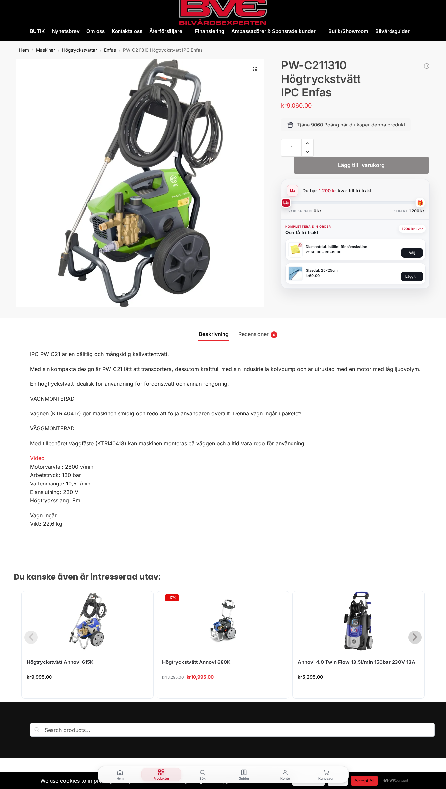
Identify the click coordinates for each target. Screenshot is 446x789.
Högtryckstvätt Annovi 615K (60, 662)
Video (37, 458)
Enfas (110, 50)
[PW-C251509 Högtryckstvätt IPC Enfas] (426, 66)
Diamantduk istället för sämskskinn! (337, 246)
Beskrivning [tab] (214, 334)
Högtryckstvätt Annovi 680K (196, 662)
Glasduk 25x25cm (322, 270)
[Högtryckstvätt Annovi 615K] (87, 621)
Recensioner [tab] (256, 334)
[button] (254, 68)
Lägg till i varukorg (361, 165)
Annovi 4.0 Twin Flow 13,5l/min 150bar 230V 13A (356, 662)
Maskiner (45, 50)
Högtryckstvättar (79, 50)
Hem (24, 50)
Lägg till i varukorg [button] (87, 691)
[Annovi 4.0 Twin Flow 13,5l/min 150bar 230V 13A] (358, 621)
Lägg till (412, 276)
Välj (412, 253)
